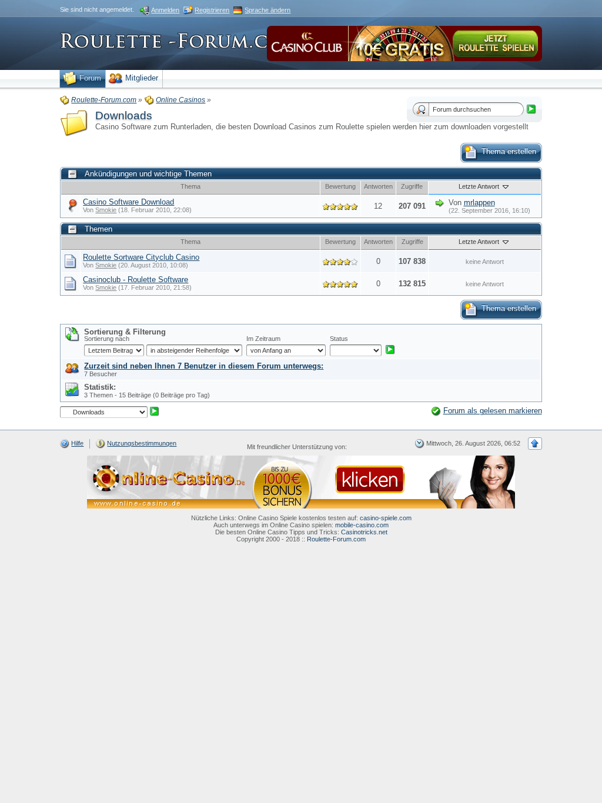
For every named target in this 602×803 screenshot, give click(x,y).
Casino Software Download (128, 202)
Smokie (105, 209)
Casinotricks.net (364, 532)
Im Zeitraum (263, 338)
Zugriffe (412, 186)
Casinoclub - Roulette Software (135, 279)
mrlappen (479, 202)
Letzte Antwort (480, 186)
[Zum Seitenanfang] (535, 443)
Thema (190, 186)
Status (339, 338)
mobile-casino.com (362, 524)
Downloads (123, 115)
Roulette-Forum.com (336, 539)
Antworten (378, 186)
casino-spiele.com (386, 517)
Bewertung (340, 186)
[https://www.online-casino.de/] (301, 481)
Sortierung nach (106, 338)
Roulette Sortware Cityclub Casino (141, 257)
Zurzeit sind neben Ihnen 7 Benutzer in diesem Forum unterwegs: (203, 366)
